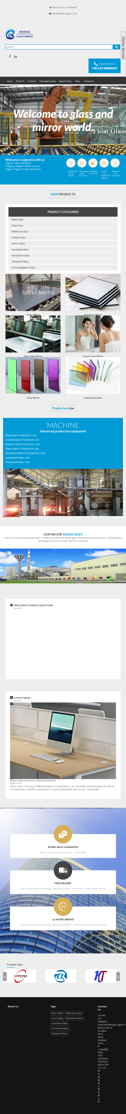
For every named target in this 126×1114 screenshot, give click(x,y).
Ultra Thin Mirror (33, 356)
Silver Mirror (33, 314)
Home (9, 81)
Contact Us (89, 81)
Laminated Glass (20, 249)
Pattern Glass (19, 237)
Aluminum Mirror (93, 314)
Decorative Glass (21, 255)
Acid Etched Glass (60, 1028)
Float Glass (17, 225)
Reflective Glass (20, 231)
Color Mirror (33, 397)
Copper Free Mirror (93, 356)
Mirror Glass (18, 243)
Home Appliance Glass (23, 267)
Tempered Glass (20, 261)
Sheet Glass (18, 219)
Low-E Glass (57, 1018)
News (77, 81)
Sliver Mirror (57, 1013)
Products (32, 81)
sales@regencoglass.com (64, 13)
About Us (20, 81)
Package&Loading (48, 81)
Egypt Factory (65, 81)
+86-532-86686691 (105, 68)
